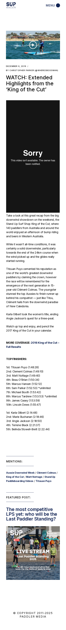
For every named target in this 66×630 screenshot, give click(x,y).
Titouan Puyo (43, 481)
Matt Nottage (34, 476)
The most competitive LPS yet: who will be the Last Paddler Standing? (31, 514)
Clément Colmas (46, 472)
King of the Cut (15, 476)
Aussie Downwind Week (20, 472)
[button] (33, 45)
